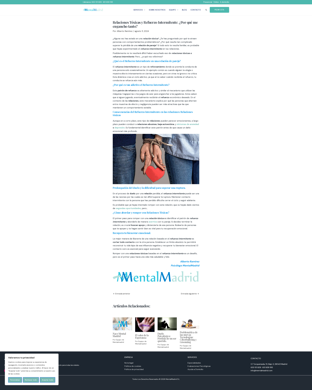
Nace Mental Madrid (119, 335)
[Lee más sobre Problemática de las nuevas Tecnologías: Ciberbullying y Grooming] (189, 323)
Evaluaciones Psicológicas (199, 366)
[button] (206, 10)
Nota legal (128, 363)
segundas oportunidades (128, 208)
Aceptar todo (47, 380)
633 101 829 (97, 2)
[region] (31, 369)
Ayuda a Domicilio (195, 369)
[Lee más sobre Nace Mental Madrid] (122, 323)
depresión (120, 127)
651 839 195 (108, 2)
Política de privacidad (134, 369)
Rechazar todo (31, 380)
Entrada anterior (121, 294)
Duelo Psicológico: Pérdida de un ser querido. (167, 337)
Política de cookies (132, 366)
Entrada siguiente (190, 294)
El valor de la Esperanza (142, 336)
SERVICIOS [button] (138, 10)
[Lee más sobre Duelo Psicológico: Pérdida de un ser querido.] (167, 323)
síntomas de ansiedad (188, 124)
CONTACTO (195, 10)
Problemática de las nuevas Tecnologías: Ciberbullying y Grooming (188, 337)
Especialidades (194, 363)
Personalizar (15, 380)
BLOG (184, 10)
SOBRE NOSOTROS (157, 10)
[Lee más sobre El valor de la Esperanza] (145, 324)
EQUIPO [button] (172, 10)
